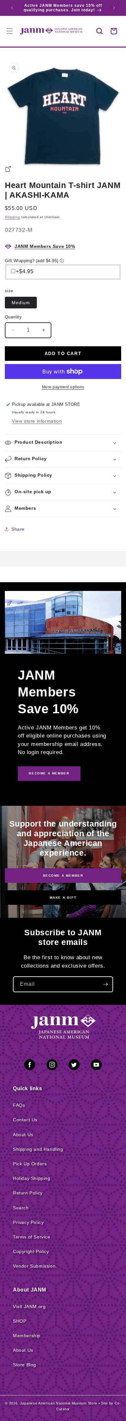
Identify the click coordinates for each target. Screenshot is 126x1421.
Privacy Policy (28, 1222)
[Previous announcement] (12, 8)
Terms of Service (31, 1236)
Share (18, 529)
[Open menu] (10, 31)
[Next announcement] (114, 8)
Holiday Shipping (31, 1178)
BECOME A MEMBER (49, 773)
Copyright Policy (31, 1251)
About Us (23, 1134)
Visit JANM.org (29, 1306)
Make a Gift (63, 897)
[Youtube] (96, 1066)
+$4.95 (25, 271)
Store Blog (24, 1364)
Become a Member (63, 875)
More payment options (63, 387)
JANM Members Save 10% (45, 246)
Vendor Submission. (35, 1266)
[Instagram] (52, 1066)
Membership (26, 1335)
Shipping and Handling (38, 1149)
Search (21, 1207)
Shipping (12, 217)
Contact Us (25, 1119)
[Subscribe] (105, 984)
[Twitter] (73, 1066)
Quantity (13, 317)
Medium (21, 302)
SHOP (19, 1321)
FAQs (19, 1105)
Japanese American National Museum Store (58, 1403)
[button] (99, 31)
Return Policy (28, 1192)
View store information (37, 421)
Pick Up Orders (30, 1163)
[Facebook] (29, 1066)
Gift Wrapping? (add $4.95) (31, 260)
